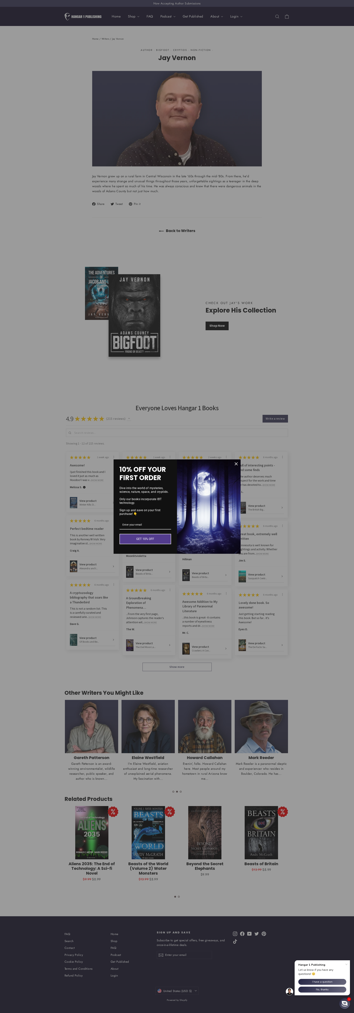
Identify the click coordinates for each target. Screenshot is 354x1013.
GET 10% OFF (145, 539)
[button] (344, 1003)
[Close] (236, 463)
